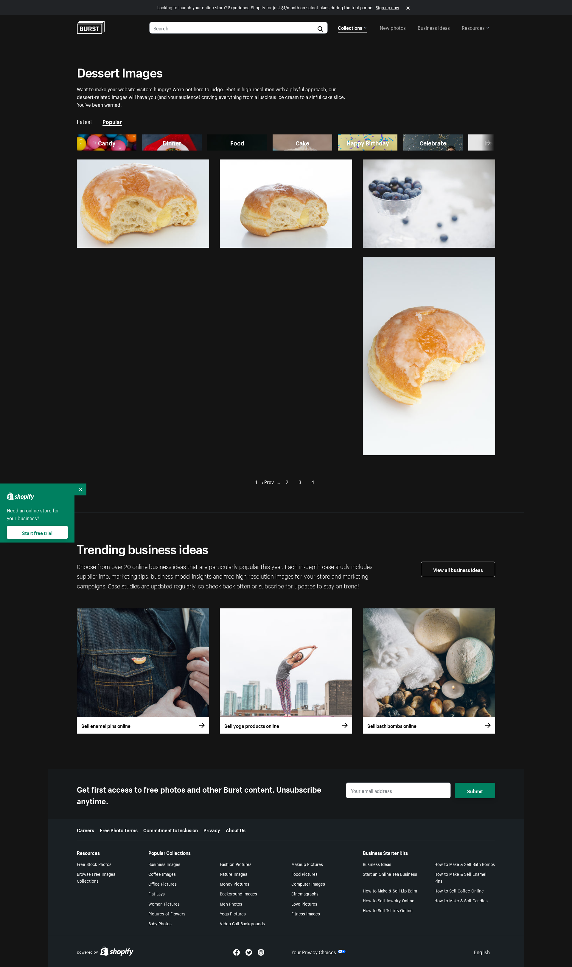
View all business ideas (458, 569)
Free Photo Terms (119, 829)
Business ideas (434, 27)
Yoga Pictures (233, 913)
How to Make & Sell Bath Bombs (464, 864)
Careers (85, 829)
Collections (350, 27)
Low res (187, 240)
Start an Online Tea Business (390, 873)
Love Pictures (304, 903)
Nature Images (233, 873)
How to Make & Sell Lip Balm (390, 890)
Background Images (238, 893)
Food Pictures (304, 873)
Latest (84, 121)
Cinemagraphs (304, 893)
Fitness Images (305, 913)
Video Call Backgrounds (242, 923)
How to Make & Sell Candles (461, 900)
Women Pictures (164, 903)
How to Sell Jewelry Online (388, 900)
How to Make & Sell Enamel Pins (460, 877)
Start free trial (37, 532)
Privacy (211, 829)
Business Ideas (377, 864)
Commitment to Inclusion (170, 829)
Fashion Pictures (235, 864)
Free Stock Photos (94, 864)
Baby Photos (160, 923)
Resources (473, 27)
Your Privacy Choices (313, 951)
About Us (235, 829)
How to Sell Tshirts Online (388, 910)
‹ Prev (268, 481)
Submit (475, 790)
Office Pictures (162, 883)
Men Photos (231, 903)
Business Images (164, 864)
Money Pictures (234, 883)
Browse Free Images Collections (96, 877)
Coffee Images (162, 873)
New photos (393, 27)
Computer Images (308, 883)
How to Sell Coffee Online (459, 890)
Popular (112, 121)
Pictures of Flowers (166, 913)
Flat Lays (156, 893)
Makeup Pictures (307, 864)
